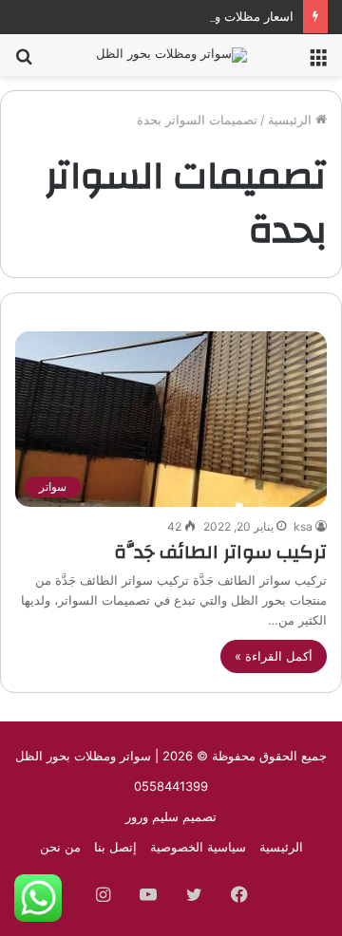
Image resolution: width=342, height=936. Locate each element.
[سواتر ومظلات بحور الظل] (171, 55)
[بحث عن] (23, 62)
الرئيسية (291, 119)
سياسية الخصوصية (198, 846)
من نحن (60, 846)
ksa (303, 526)
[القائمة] (318, 62)
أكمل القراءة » (274, 656)
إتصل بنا (115, 846)
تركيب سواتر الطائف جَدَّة (220, 552)
